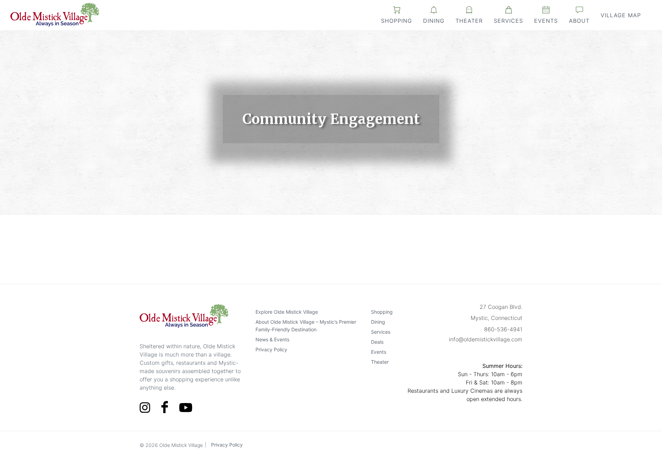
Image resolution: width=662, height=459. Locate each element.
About (579, 20)
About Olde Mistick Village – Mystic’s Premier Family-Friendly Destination (305, 325)
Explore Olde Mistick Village (286, 312)
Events (546, 20)
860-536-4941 (503, 329)
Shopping (396, 20)
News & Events (272, 339)
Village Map (621, 15)
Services (508, 20)
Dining (433, 20)
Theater (469, 20)
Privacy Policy (271, 349)
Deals (377, 342)
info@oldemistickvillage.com (485, 339)
